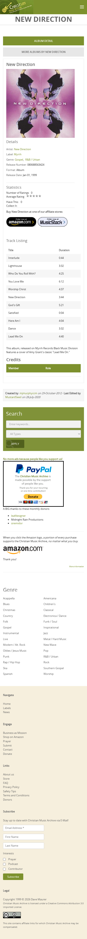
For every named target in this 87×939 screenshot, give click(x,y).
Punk (6, 656)
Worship (49, 674)
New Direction (22, 149)
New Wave (50, 645)
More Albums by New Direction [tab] (44, 52)
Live (5, 639)
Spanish (8, 674)
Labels (7, 708)
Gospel (19, 159)
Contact (8, 749)
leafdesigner (18, 516)
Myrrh (17, 154)
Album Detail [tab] (43, 41)
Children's (49, 604)
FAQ (5, 783)
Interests (8, 853)
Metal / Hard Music (55, 639)
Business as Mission (15, 733)
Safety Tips (9, 791)
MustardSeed (13, 397)
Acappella (9, 598)
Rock (46, 662)
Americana (50, 598)
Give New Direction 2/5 (30, 196)
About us (8, 774)
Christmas (9, 610)
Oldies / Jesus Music (15, 650)
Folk (5, 621)
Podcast (13, 864)
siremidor (17, 523)
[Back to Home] (16, 7)
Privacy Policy (11, 787)
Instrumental (11, 633)
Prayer (7, 741)
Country (8, 616)
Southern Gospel (54, 668)
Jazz (46, 633)
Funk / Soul (50, 621)
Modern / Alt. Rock (14, 645)
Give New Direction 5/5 (39, 196)
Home (7, 704)
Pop (46, 650)
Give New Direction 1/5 (27, 196)
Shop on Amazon (13, 737)
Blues (6, 604)
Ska (5, 668)
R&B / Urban (32, 159)
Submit (7, 745)
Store (6, 778)
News (6, 712)
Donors (7, 799)
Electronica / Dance (55, 616)
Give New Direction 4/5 (36, 196)
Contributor (15, 869)
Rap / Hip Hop (11, 662)
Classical (48, 610)
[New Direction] (40, 103)
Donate (7, 754)
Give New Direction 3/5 (33, 196)
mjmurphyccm (28, 393)
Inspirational (51, 627)
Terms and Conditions (16, 795)
